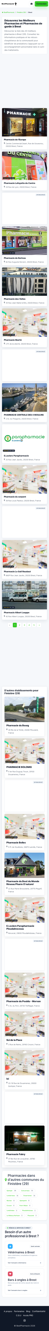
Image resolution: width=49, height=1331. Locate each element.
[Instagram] (24, 1320)
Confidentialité (38, 1311)
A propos (8, 1311)
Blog (28, 1311)
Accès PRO (28, 1315)
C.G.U (18, 1315)
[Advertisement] (24, 81)
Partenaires (19, 1311)
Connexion (41, 4)
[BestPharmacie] (11, 4)
